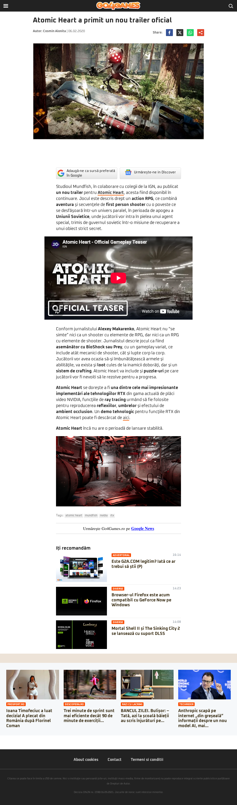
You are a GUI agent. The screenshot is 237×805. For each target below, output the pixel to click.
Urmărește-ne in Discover (155, 172)
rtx (112, 515)
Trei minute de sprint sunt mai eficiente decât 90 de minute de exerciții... (89, 716)
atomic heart (73, 515)
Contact (115, 760)
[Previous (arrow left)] (1, 743)
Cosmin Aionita (54, 31)
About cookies (86, 760)
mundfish (91, 515)
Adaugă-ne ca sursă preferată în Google (91, 173)
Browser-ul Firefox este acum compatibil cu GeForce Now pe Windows (141, 600)
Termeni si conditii (147, 760)
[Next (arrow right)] (5, 743)
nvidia (104, 515)
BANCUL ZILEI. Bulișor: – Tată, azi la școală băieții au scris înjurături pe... (145, 716)
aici (126, 418)
